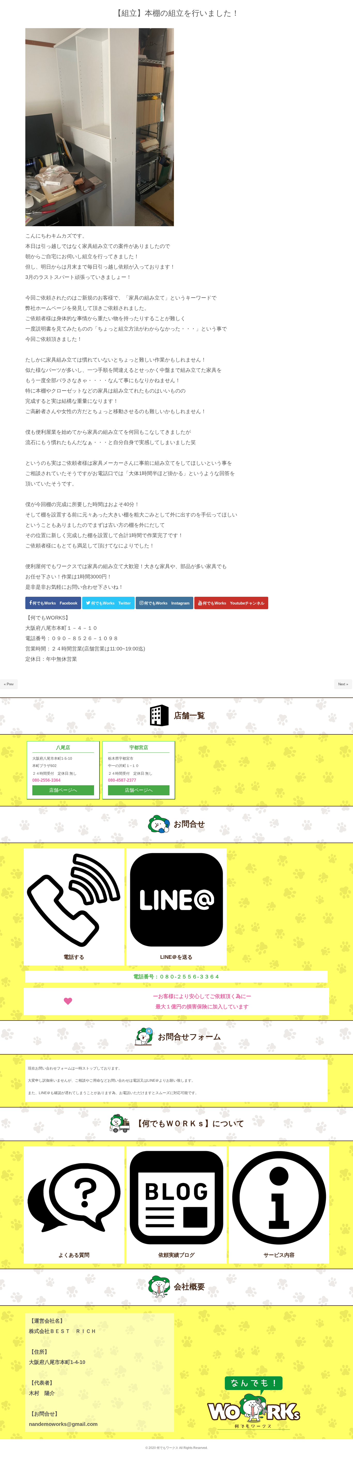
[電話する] (74, 946)
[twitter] (108, 603)
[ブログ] (176, 1244)
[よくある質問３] (74, 1244)
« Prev (9, 684)
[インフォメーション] (279, 1244)
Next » (343, 684)
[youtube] (231, 603)
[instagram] (164, 603)
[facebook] (53, 603)
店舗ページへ (63, 790)
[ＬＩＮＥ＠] (176, 946)
